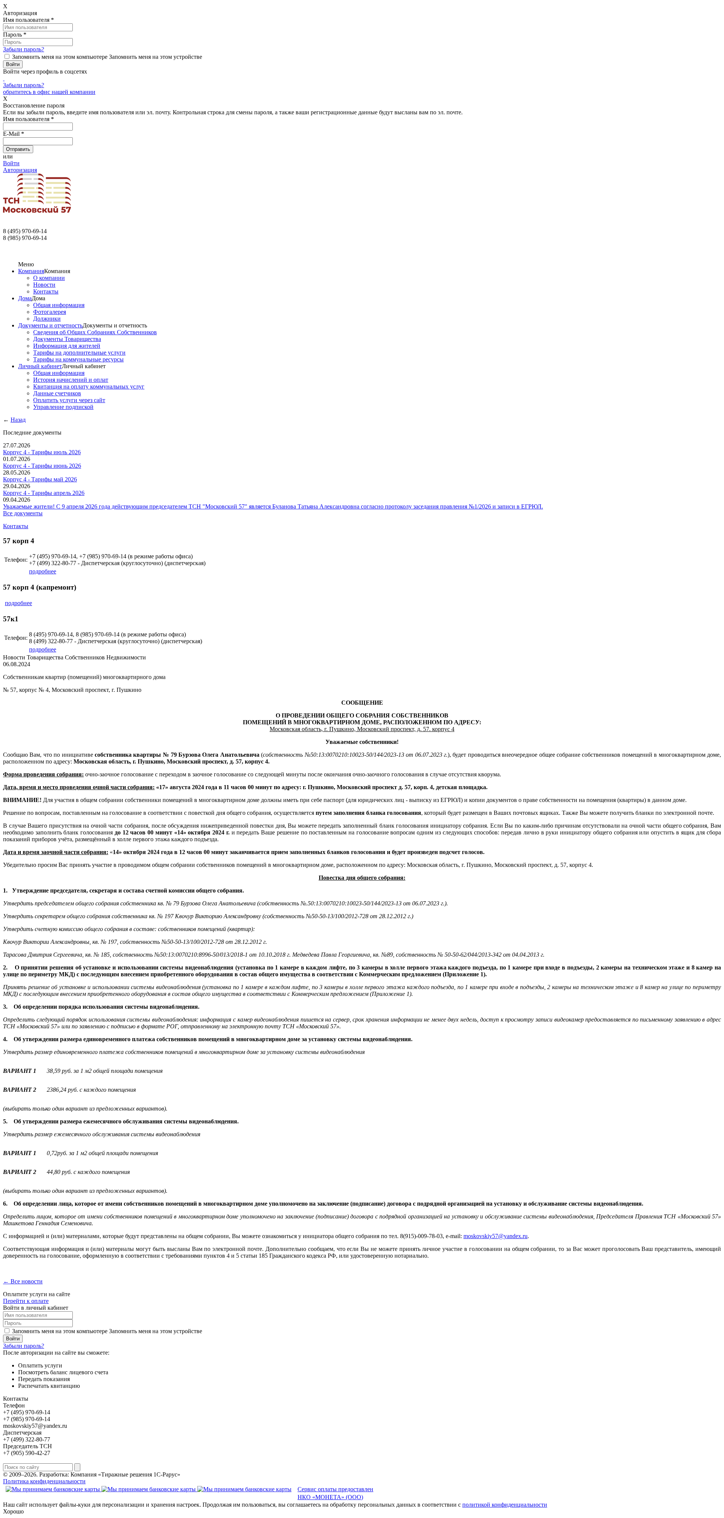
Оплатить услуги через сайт (69, 400)
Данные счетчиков (57, 393)
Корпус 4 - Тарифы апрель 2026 (43, 493)
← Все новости (23, 1281)
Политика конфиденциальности (44, 1481)
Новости (44, 284)
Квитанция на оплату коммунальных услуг (88, 386)
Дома (25, 298)
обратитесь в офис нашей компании (49, 92)
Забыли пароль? (23, 49)
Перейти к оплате (26, 1301)
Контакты (45, 291)
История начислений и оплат (70, 379)
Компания (31, 271)
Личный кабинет (40, 366)
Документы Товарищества (67, 339)
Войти (11, 163)
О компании (49, 278)
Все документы (23, 513)
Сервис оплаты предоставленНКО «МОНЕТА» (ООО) (335, 1493)
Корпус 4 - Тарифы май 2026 (40, 479)
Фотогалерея (49, 312)
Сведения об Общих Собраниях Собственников (95, 332)
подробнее (42, 571)
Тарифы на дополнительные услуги (79, 352)
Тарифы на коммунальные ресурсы (78, 359)
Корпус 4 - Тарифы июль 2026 (42, 452)
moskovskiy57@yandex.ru (495, 1236)
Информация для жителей (66, 346)
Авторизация (20, 170)
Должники (47, 318)
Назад (18, 419)
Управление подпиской (63, 407)
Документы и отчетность (50, 325)
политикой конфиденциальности (504, 1504)
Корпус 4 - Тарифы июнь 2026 (42, 465)
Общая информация (58, 305)
